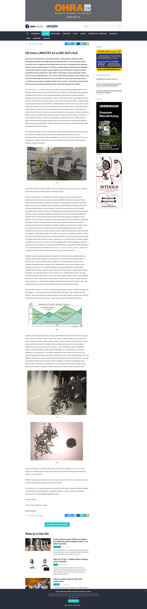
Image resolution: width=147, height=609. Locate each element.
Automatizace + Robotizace (97, 34)
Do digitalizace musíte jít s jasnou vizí (107, 79)
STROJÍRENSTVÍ (35, 34)
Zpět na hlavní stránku (36, 44)
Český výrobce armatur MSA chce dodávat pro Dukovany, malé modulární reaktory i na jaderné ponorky (70, 541)
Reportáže (46, 38)
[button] (73, 605)
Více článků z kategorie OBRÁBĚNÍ (57, 524)
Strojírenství (57, 546)
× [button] (145, 590)
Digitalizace (113, 34)
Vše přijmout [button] (73, 601)
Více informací (75, 597)
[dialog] (73, 599)
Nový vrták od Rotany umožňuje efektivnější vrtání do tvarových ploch (109, 91)
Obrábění (46, 34)
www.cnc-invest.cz (30, 511)
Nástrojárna (55, 34)
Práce (28, 38)
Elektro (83, 34)
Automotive (66, 34)
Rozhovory (36, 38)
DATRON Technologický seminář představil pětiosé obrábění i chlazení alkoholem (108, 85)
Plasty (75, 34)
